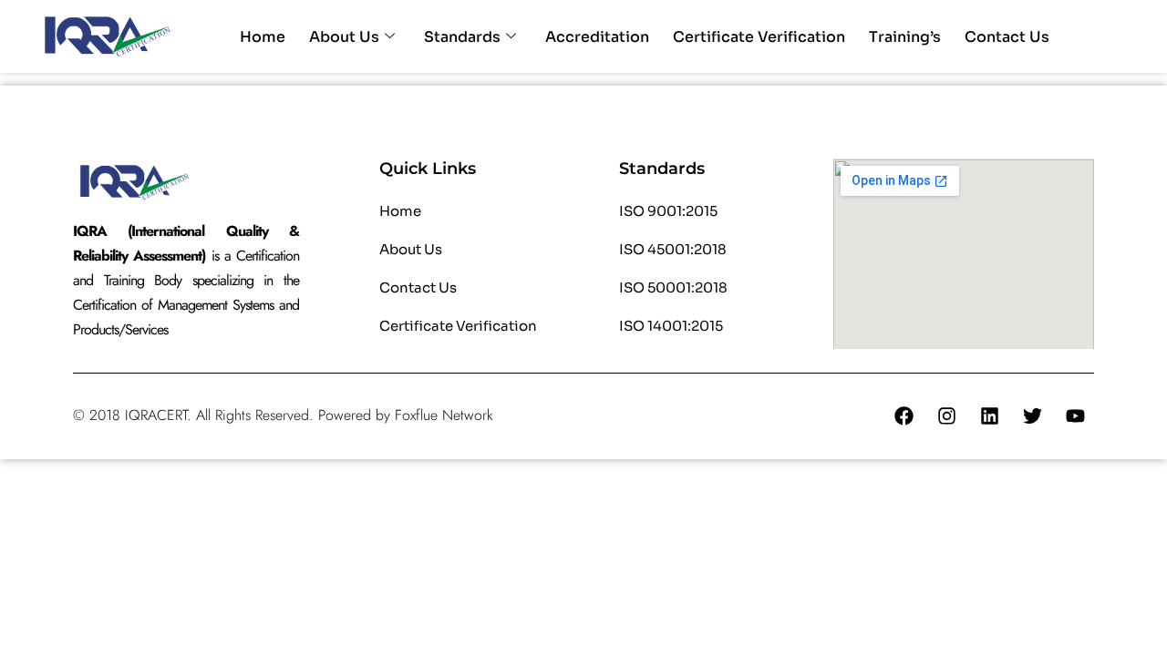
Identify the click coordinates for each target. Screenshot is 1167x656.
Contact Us (1007, 36)
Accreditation (597, 36)
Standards (462, 36)
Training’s (905, 36)
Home (262, 36)
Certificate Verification (759, 36)
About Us (344, 36)
